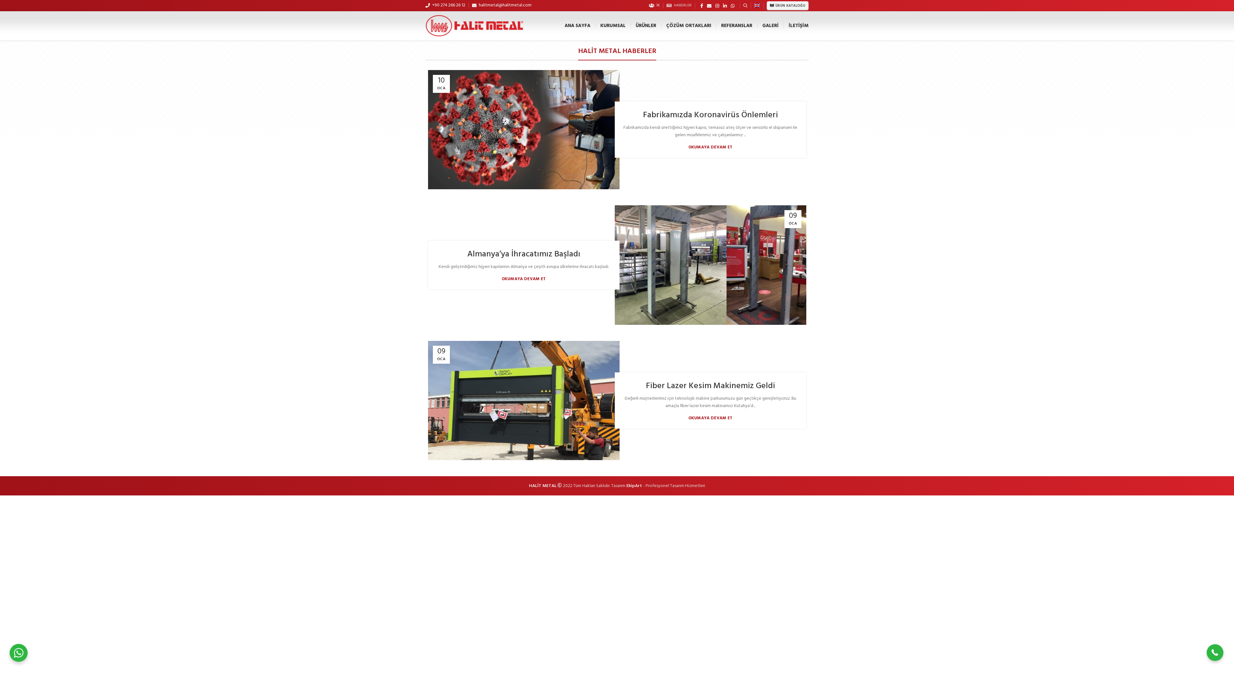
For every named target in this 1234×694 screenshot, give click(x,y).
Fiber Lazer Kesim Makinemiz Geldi (710, 386)
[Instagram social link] (717, 6)
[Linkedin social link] (725, 6)
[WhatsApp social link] (733, 6)
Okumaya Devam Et (710, 147)
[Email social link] (709, 6)
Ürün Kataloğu (790, 6)
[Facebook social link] (701, 6)
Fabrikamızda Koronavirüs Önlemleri (710, 115)
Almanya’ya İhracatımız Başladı (523, 254)
